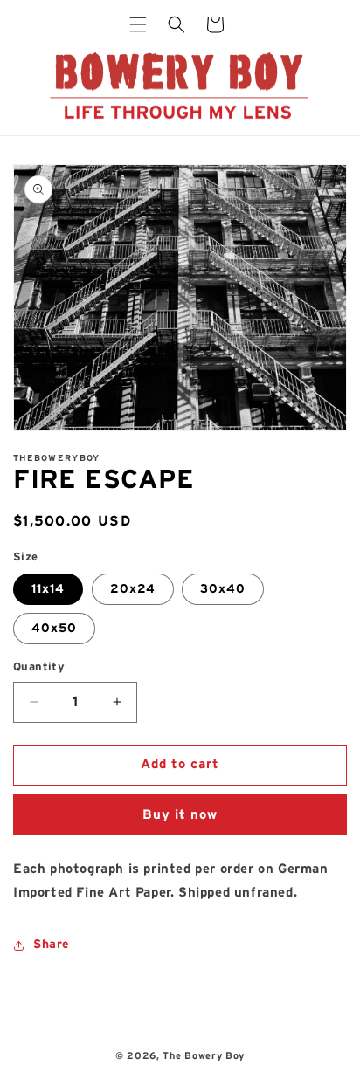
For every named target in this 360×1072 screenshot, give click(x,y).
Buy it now (180, 814)
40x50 (54, 628)
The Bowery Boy (204, 1056)
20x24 (133, 589)
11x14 (48, 589)
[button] (138, 24)
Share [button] (51, 944)
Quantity (39, 667)
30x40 (223, 589)
